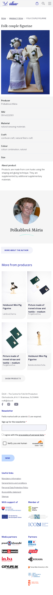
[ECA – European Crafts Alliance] (39, 509)
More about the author (16, 250)
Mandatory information (11, 478)
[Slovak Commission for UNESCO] (39, 543)
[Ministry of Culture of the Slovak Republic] (13, 509)
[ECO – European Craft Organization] (39, 517)
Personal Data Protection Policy (15, 487)
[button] (49, 3)
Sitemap (5, 496)
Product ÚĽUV (16, 18)
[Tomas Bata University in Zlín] (39, 567)
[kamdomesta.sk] (13, 551)
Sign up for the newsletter (14, 421)
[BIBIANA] (39, 559)
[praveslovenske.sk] (13, 543)
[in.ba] (13, 559)
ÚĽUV (3, 18)
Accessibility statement (11, 491)
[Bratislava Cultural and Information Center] (39, 583)
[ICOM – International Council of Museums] (39, 524)
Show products (13, 378)
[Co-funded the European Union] (13, 517)
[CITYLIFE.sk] (13, 567)
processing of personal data (31, 434)
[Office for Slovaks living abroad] (39, 575)
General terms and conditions (14, 482)
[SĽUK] (39, 551)
